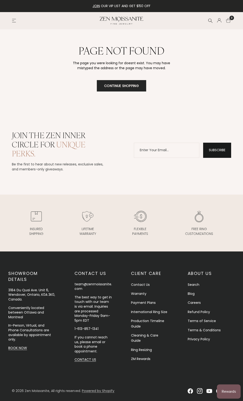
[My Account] (219, 20)
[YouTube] (209, 391)
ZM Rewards (140, 358)
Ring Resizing (141, 349)
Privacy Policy (199, 339)
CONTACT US (85, 359)
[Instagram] (200, 391)
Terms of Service (202, 321)
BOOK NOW (17, 348)
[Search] (210, 20)
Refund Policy (199, 312)
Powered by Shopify (98, 390)
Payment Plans (143, 302)
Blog (191, 293)
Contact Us (140, 284)
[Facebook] (190, 391)
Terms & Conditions (204, 330)
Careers (194, 302)
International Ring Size (149, 312)
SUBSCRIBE (217, 150)
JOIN (96, 6)
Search (193, 284)
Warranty (138, 293)
